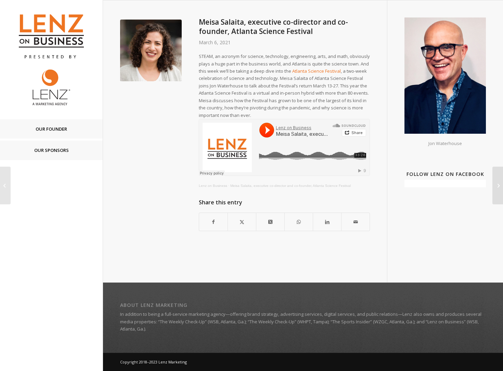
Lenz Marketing (172, 361)
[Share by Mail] (355, 222)
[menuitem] (51, 129)
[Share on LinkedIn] (327, 222)
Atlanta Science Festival (316, 71)
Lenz (407, 314)
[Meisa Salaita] (151, 50)
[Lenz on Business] (51, 59)
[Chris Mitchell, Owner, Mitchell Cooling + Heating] (5, 185)
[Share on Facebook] (213, 222)
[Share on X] (242, 222)
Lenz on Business (213, 186)
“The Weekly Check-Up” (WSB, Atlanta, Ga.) (202, 322)
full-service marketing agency (195, 314)
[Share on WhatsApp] (299, 222)
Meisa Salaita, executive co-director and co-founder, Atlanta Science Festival (290, 186)
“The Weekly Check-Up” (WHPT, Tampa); (289, 322)
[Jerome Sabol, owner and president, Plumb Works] (497, 185)
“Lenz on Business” (446, 322)
